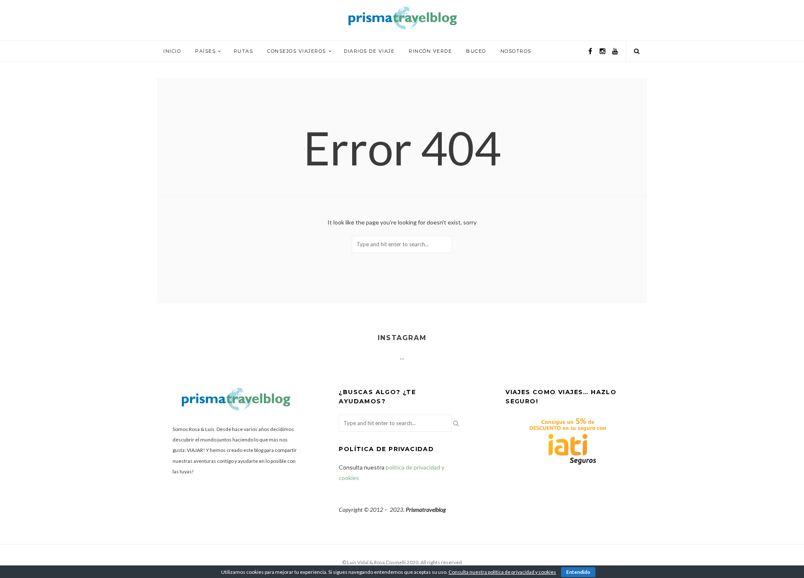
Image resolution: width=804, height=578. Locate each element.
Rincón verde (430, 51)
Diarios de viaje (369, 51)
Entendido (578, 572)
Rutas (243, 51)
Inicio (172, 51)
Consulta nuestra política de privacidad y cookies (502, 572)
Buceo (476, 51)
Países (205, 51)
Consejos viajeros (296, 51)
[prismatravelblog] (402, 17)
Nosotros (515, 51)
